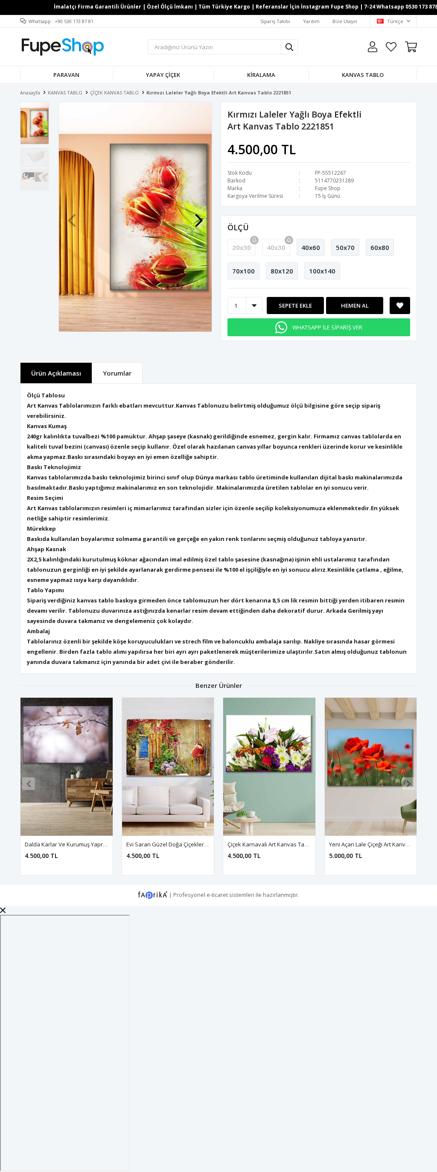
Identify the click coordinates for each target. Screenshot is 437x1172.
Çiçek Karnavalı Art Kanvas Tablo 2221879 (281, 844)
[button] (198, 216)
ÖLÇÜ (238, 227)
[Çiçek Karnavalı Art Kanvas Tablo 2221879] (269, 767)
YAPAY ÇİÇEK (163, 75)
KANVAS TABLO (363, 75)
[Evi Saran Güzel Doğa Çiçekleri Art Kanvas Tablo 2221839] (168, 767)
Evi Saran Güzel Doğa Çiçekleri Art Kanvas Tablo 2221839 (199, 844)
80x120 (282, 271)
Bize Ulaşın (344, 21)
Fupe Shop (328, 188)
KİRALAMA (261, 75)
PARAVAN (66, 75)
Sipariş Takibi (275, 21)
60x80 (379, 247)
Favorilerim (391, 46)
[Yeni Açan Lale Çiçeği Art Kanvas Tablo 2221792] (371, 767)
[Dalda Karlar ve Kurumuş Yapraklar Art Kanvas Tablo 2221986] (66, 767)
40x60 (310, 247)
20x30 (241, 247)
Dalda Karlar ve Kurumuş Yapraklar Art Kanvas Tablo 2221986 (104, 844)
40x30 (276, 247)
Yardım (311, 21)
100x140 (322, 271)
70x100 (243, 271)
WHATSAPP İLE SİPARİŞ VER (327, 327)
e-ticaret (217, 895)
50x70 (345, 247)
